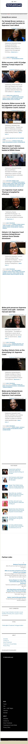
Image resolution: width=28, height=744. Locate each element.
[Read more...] (14, 52)
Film (4, 706)
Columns (5, 710)
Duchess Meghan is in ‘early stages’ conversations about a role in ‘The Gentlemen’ (17, 582)
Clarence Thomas (16, 182)
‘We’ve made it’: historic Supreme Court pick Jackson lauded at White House (13, 148)
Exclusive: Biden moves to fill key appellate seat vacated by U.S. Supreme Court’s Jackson (14, 105)
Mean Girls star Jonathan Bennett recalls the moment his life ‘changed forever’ (16, 494)
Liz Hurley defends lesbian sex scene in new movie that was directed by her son (16, 526)
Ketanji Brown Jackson (17, 58)
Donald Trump (10, 98)
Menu (15, 1)
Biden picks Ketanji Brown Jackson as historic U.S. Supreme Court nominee (12, 393)
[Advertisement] (14, 291)
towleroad (12, 223)
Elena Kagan (22, 271)
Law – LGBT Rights (8, 708)
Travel (4, 704)
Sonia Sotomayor (15, 274)
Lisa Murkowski (10, 184)
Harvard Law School (7, 273)
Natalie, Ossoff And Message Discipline (16, 597)
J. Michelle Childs (16, 140)
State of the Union (15, 99)
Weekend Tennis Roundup (19, 564)
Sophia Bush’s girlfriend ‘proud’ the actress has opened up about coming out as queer (16, 471)
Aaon (11, 95)
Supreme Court (13, 57)
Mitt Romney (18, 184)
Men (10, 180)
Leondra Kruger (6, 429)
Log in (18, 740)
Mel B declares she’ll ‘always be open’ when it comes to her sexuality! (16, 478)
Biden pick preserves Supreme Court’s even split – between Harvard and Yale (14, 310)
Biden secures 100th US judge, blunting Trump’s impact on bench (14, 64)
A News (8, 57)
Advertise (5, 638)
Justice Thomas (14, 225)
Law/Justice (16, 95)
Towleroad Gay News (14, 5)
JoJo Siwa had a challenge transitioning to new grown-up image (16, 518)
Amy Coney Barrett (16, 270)
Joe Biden (16, 98)
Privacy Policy (6, 645)
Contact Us (6, 640)
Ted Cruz (21, 274)
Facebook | (12, 625)
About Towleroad (7, 642)
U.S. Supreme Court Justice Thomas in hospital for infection (12, 192)
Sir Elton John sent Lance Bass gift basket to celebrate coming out (16, 502)
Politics (17, 138)
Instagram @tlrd (19, 625)
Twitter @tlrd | (5, 625)
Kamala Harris (14, 183)
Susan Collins (19, 186)
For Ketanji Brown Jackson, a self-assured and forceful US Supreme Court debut (13, 23)
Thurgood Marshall (7, 387)
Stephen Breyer (21, 142)
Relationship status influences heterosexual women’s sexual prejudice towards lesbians (16, 510)
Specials (5, 712)
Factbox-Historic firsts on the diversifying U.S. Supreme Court (13, 352)
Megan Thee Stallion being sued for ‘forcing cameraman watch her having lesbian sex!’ (16, 486)
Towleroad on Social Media (9, 644)
